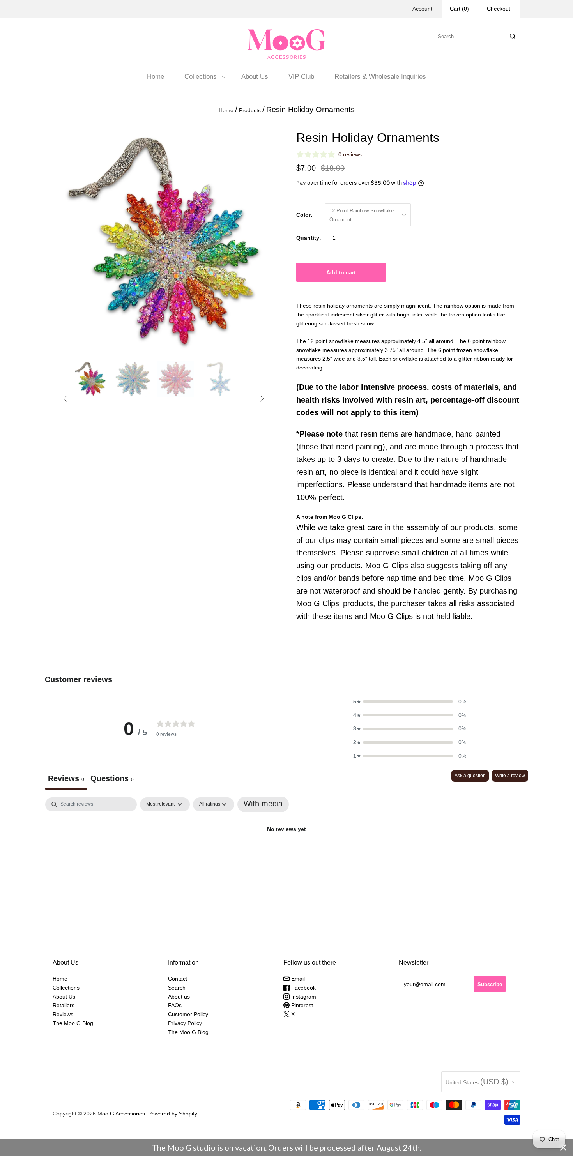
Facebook (303, 988)
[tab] (112, 780)
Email (297, 979)
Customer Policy (188, 1014)
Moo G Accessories (121, 1113)
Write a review (510, 775)
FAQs (175, 1005)
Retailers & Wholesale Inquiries (380, 76)
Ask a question (470, 775)
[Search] (512, 36)
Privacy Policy (185, 1023)
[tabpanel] (286, 855)
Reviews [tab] (66, 778)
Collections (200, 76)
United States (477, 1081)
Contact (177, 979)
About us (179, 996)
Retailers (63, 1005)
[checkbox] (263, 804)
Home (155, 76)
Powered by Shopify (172, 1113)
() (459, 8)
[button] (409, 701)
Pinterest (301, 1005)
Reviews (63, 1014)
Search (177, 988)
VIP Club (301, 76)
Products (250, 110)
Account (422, 8)
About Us (254, 76)
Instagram (303, 996)
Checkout (498, 8)
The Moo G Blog (73, 1023)
